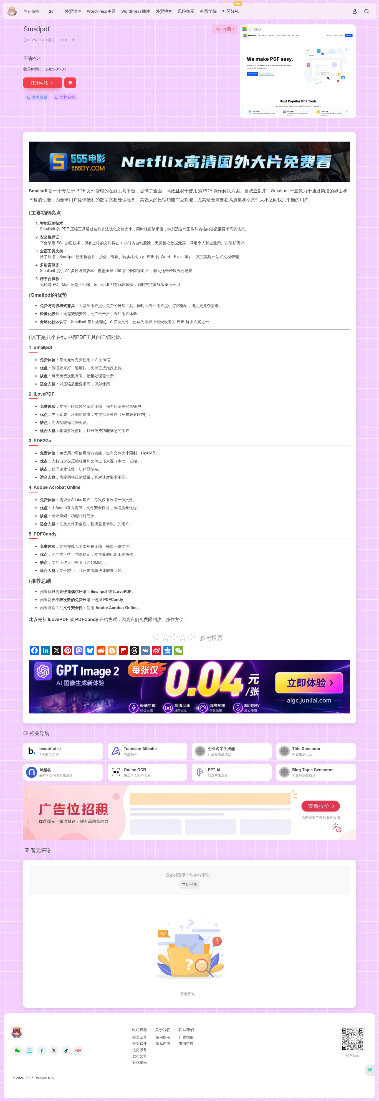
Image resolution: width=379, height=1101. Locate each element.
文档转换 (67, 97)
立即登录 (189, 884)
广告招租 (186, 1037)
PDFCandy (45, 534)
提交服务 (139, 1049)
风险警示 (186, 11)
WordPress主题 (101, 11)
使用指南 (163, 1037)
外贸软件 (73, 11)
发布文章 (139, 1056)
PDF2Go (42, 440)
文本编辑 (39, 97)
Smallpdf (43, 347)
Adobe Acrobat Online (57, 487)
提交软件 (139, 1043)
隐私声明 (163, 1043)
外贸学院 (208, 11)
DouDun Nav (44, 1077)
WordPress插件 (135, 11)
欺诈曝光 (139, 1062)
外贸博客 (164, 11)
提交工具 (139, 1037)
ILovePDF (44, 394)
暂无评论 (41, 849)
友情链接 (186, 1043)
